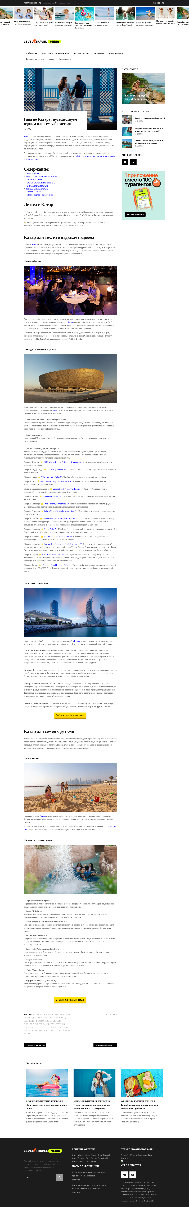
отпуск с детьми (45, 1027)
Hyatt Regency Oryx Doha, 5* (56, 504)
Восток (51, 1021)
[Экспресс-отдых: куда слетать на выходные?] (64, 13)
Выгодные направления (51, 1101)
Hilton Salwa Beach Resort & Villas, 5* (59, 519)
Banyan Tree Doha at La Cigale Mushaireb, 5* (63, 544)
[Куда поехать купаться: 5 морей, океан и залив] (47, 1083)
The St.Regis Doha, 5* (56, 470)
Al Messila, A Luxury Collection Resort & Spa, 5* (64, 462)
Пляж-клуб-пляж (34, 179)
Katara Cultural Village (49, 1017)
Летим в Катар (32, 173)
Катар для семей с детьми (37, 189)
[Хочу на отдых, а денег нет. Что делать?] (43, 13)
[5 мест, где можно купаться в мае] (104, 13)
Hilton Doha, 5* (50, 529)
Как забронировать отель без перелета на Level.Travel (83, 25)
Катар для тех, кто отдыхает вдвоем (41, 176)
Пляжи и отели (34, 192)
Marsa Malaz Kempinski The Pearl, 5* (56, 481)
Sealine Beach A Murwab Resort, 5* (68, 489)
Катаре (35, 244)
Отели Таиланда (78, 1158)
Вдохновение (32, 1101)
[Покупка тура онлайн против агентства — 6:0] (165, 12)
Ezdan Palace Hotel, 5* (52, 496)
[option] (105, 16)
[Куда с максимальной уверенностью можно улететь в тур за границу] (95, 1083)
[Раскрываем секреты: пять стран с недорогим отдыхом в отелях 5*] (127, 131)
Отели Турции (103, 1155)
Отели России (90, 1155)
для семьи (39, 1024)
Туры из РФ (125, 1155)
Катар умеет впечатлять (37, 185)
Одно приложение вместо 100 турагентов (50, 3)
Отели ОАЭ (102, 1158)
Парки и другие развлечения (40, 195)
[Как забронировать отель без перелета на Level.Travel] (84, 14)
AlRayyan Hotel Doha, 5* (51, 477)
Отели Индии (91, 1161)
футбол (28, 1030)
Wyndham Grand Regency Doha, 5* (56, 565)
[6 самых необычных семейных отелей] (127, 119)
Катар (26, 136)
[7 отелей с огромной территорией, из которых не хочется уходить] (127, 143)
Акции (51, 59)
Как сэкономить (65, 59)
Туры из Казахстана (139, 1155)
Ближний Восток (34, 1021)
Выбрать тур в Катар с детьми (70, 1000)
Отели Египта (91, 1158)
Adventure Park (43, 1014)
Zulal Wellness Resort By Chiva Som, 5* (60, 511)
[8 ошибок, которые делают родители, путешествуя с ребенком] (142, 1083)
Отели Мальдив (78, 1161)
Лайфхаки (150, 1101)
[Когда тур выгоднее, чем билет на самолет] (23, 13)
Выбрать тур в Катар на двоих (70, 715)
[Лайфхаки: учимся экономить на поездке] (145, 13)
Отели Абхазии (78, 1155)
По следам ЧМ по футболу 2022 (41, 182)
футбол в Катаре (44, 1030)
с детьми (63, 1027)
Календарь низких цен (35, 59)
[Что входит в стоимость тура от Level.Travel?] (125, 13)
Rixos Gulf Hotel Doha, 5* (53, 554)
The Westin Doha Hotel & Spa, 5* (58, 537)
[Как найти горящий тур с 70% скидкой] (143, 88)
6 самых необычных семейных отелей (150, 118)
